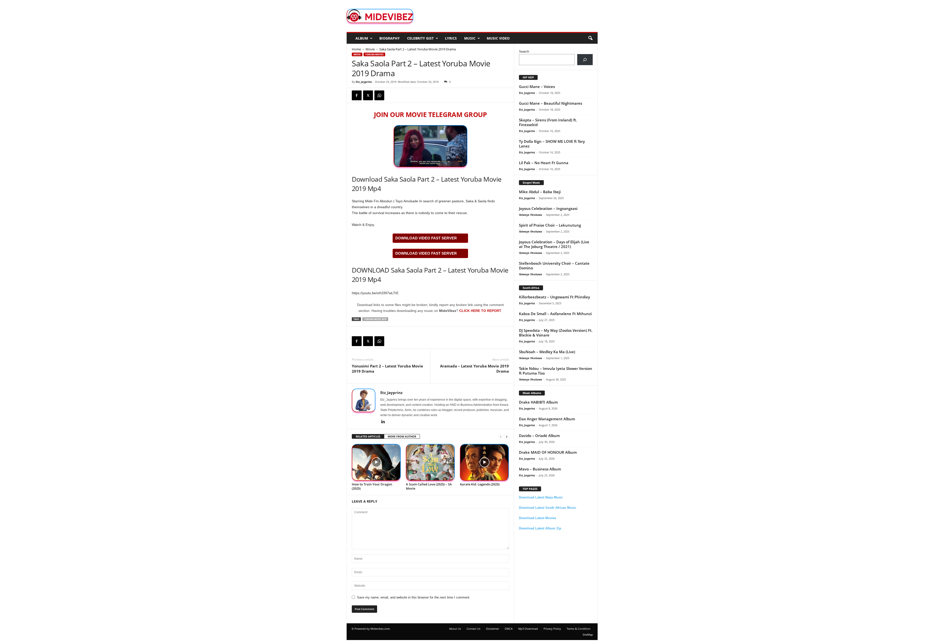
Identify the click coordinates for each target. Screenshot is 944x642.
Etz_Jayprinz (364, 82)
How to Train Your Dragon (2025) (372, 486)
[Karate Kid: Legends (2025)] (484, 462)
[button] (590, 38)
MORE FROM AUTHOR (402, 436)
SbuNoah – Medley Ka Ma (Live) (547, 351)
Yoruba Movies (374, 54)
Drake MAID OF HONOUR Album (548, 452)
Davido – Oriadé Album (539, 435)
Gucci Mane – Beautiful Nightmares (550, 103)
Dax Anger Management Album (547, 418)
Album (361, 38)
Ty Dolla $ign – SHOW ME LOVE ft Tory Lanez (552, 143)
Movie (370, 49)
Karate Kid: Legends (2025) (480, 484)
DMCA (509, 628)
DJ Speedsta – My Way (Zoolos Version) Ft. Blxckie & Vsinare (555, 332)
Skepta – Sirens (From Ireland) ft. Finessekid (548, 122)
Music (469, 38)
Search (524, 51)
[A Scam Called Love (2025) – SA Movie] (430, 462)
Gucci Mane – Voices (537, 86)
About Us (455, 628)
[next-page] (506, 436)
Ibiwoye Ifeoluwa (530, 215)
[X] (368, 95)
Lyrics (451, 38)
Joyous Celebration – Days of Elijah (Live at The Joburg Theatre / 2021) (554, 244)
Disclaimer (492, 628)
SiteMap (588, 634)
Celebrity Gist (420, 38)
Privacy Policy (552, 628)
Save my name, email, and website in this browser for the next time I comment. (413, 597)
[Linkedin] (383, 422)
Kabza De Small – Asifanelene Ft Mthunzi (555, 313)
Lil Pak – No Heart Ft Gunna (543, 162)
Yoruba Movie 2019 (375, 319)
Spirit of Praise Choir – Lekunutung (550, 225)
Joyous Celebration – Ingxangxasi (548, 208)
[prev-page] (500, 436)
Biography (389, 38)
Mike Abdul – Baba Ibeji (540, 191)
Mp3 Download (528, 628)
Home (356, 49)
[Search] (585, 59)
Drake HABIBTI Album (538, 402)
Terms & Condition (578, 628)
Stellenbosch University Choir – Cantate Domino (554, 265)
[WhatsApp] (379, 95)
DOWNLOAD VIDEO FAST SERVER (426, 238)
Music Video (498, 38)
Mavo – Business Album (540, 469)
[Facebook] (357, 95)
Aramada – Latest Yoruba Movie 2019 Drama (474, 369)
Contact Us (473, 628)
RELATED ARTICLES (368, 436)
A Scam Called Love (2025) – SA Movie (429, 486)
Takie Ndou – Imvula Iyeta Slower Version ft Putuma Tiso (555, 371)
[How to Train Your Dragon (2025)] (376, 462)
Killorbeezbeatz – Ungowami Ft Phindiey (554, 296)
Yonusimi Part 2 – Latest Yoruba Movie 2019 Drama (387, 369)
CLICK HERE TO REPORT (480, 311)
